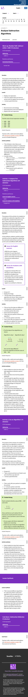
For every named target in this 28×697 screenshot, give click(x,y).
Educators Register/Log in (20, 4)
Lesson (14, 39)
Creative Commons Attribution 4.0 (16, 675)
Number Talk (6, 65)
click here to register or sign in (12, 135)
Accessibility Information (17, 671)
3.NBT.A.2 (6, 55)
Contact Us (23, 3)
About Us (24, 2)
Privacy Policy (8, 671)
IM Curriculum (22, 0)
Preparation (6, 39)
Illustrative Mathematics (12, 674)
